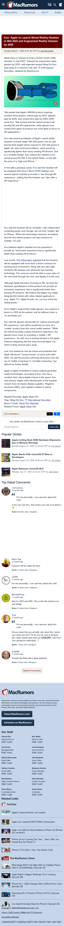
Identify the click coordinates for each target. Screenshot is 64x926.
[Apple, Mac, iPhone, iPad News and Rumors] (22, 8)
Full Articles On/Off (24, 922)
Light (54, 922)
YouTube (11, 804)
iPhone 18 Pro (11, 12)
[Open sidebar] (60, 5)
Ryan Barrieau (37, 779)
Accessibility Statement (10, 917)
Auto (49, 922)
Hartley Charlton (8, 768)
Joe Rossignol (46, 51)
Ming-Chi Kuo (16, 400)
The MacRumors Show (22, 858)
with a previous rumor (21, 167)
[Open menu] (3, 5)
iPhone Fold (29, 12)
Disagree (33, 512)
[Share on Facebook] (57, 413)
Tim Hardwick (37, 758)
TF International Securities (38, 400)
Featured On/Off (8, 922)
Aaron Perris (37, 789)
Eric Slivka (36, 736)
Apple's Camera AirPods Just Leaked (28, 812)
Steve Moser (6, 789)
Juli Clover (56, 446)
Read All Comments (32, 670)
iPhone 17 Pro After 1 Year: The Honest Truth (32, 850)
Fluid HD (42, 922)
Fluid (35, 922)
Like (26, 512)
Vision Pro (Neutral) (28, 403)
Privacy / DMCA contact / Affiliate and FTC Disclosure (22, 912)
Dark (59, 922)
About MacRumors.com (17, 714)
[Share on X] (50, 413)
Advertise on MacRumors (18, 722)
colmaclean (17, 488)
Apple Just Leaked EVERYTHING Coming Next (33, 822)
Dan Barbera (7, 779)
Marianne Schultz (39, 768)
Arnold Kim (6, 736)
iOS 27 (45, 12)
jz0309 (15, 577)
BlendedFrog (18, 594)
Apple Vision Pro (30, 396)
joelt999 (15, 651)
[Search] (56, 4)
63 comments (11, 414)
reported (28, 260)
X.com (9, 742)
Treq (14, 615)
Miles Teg (16, 559)
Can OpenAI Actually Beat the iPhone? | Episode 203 (36, 904)
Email (4, 742)
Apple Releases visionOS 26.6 (27, 468)
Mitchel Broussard (9, 758)
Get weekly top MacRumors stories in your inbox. (32, 421)
